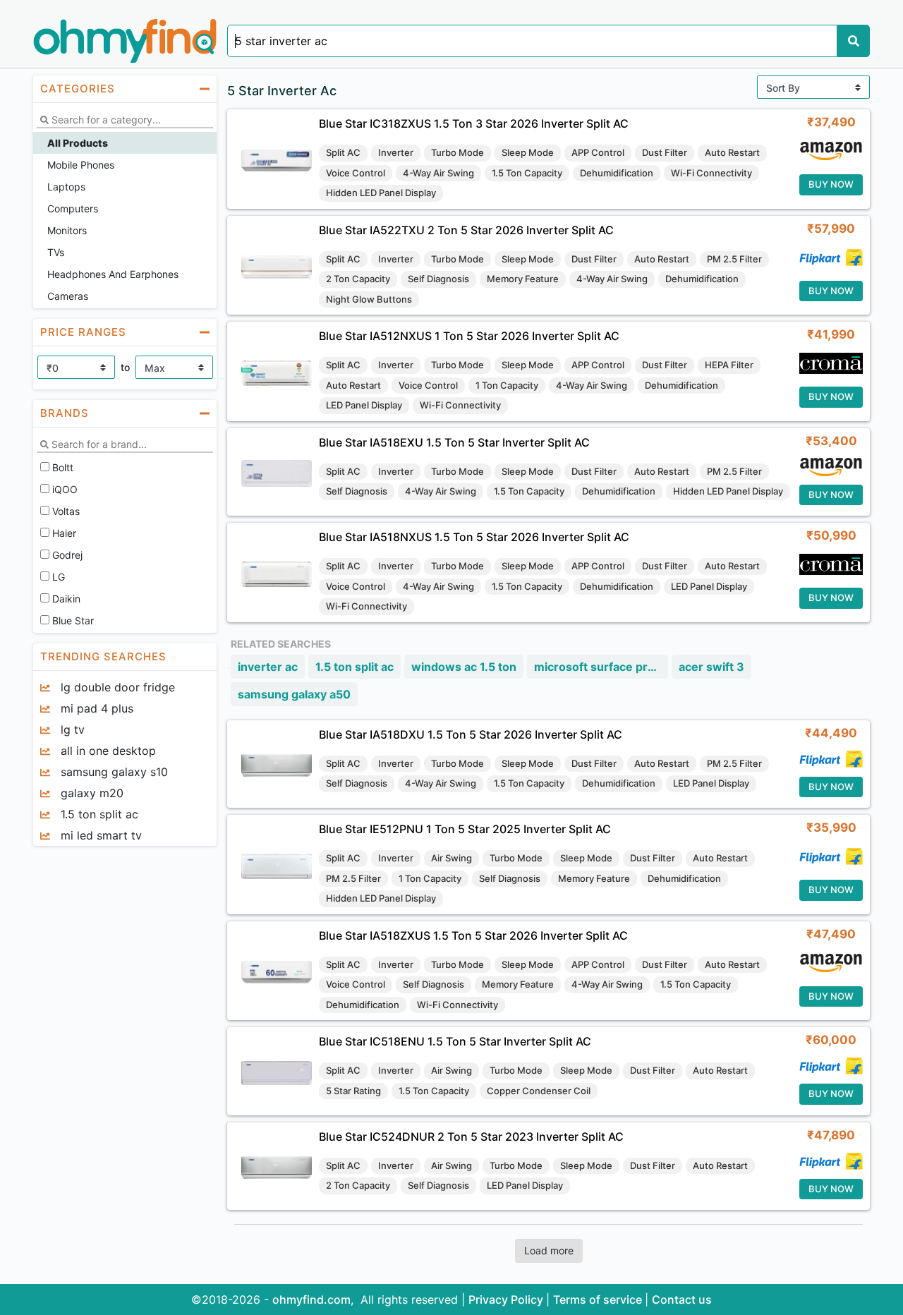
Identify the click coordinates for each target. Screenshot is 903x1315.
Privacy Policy (507, 1299)
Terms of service (599, 1299)
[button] (125, 88)
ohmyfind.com (311, 1299)
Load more (549, 1250)
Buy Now (831, 184)
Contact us (682, 1299)
